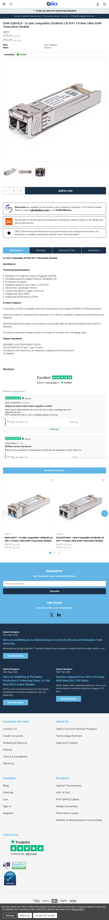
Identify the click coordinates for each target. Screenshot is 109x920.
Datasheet (93, 250)
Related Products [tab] (54, 470)
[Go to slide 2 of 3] (54, 553)
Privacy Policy (77, 909)
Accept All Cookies (45, 915)
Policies (7, 749)
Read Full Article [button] (15, 656)
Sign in (7, 806)
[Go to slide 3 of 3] (59, 553)
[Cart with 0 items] (104, 3)
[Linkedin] (59, 615)
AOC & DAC (63, 792)
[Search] (11, 3)
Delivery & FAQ (67, 250)
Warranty (41, 250)
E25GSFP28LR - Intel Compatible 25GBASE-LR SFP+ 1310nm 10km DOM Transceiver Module (80, 539)
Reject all (25, 915)
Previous (3, 11)
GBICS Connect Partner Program (76, 728)
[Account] (98, 3)
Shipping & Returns (15, 742)
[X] (52, 615)
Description (16, 250)
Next (106, 11)
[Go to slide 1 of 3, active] (50, 553)
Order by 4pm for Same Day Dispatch (56, 11)
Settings (10, 915)
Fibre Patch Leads (67, 813)
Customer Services (16, 721)
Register (8, 813)
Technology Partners (69, 735)
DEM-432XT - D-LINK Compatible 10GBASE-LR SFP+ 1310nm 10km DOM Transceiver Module (29, 539)
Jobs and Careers (67, 742)
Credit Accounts (13, 735)
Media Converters (67, 806)
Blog (6, 785)
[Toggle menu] (4, 4)
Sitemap (8, 792)
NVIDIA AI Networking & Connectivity (79, 820)
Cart (5, 799)
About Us (62, 721)
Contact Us (10, 728)
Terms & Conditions (15, 756)
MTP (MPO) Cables (67, 799)
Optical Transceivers (68, 785)
